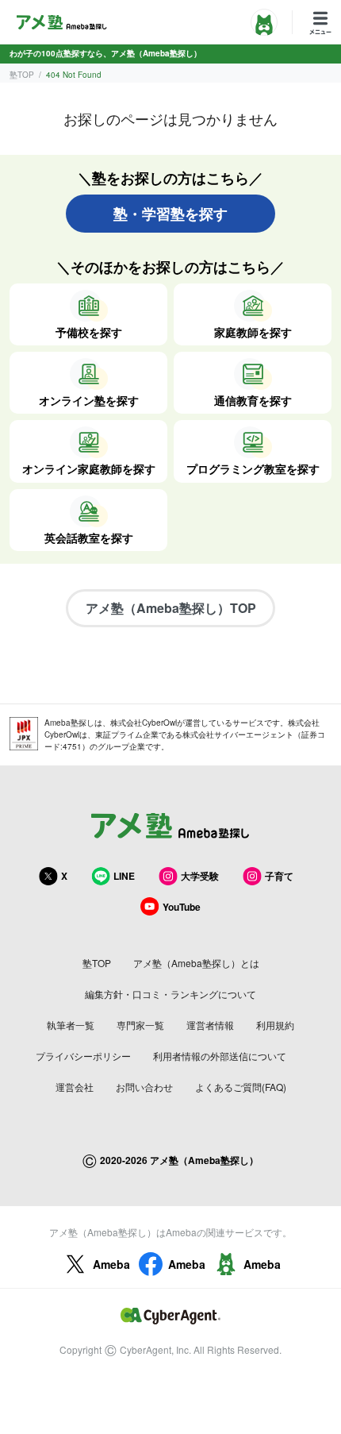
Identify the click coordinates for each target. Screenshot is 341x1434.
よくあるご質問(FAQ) (240, 1086)
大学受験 (200, 876)
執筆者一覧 (70, 1024)
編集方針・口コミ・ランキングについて (170, 993)
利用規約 (275, 1024)
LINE (124, 876)
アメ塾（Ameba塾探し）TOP (171, 608)
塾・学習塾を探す (170, 213)
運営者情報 (210, 1024)
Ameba (111, 1264)
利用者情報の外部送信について (219, 1055)
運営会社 (75, 1086)
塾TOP (22, 74)
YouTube (182, 907)
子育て (279, 876)
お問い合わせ (144, 1086)
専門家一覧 (140, 1024)
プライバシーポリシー (83, 1055)
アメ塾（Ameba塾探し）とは (196, 962)
